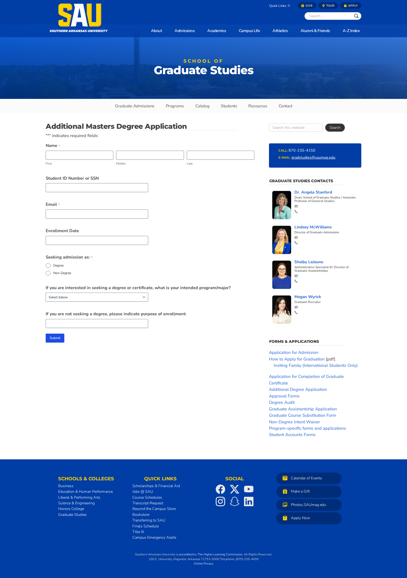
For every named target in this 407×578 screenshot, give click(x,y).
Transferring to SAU (148, 520)
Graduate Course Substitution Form (302, 415)
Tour (330, 5)
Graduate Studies (203, 68)
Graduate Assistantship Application (303, 409)
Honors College (71, 508)
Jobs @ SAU (142, 491)
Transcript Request (147, 503)
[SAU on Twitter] (234, 489)
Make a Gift (300, 491)
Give (309, 5)
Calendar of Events (306, 478)
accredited (186, 554)
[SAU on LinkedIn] (249, 501)
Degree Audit (282, 402)
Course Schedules (147, 497)
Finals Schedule (145, 526)
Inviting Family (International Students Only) (316, 365)
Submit (55, 338)
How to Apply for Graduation (297, 359)
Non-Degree (62, 273)
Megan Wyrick (307, 297)
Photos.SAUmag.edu (308, 504)
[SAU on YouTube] (249, 489)
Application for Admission (293, 352)
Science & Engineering (76, 503)
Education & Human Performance (85, 491)
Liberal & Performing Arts (79, 497)
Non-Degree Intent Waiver (294, 422)
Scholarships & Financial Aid (156, 486)
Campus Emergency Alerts (154, 537)
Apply (352, 5)
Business (65, 486)
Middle (121, 164)
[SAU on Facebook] (220, 489)
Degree (58, 265)
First (49, 164)
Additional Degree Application (298, 389)
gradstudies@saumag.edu (313, 157)
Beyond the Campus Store (154, 508)
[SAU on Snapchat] (234, 501)
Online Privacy (203, 564)
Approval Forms (284, 396)
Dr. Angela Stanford (313, 192)
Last (190, 164)
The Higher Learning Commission (220, 554)
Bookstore (140, 514)
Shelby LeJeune (308, 262)
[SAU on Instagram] (220, 501)
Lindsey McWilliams (313, 227)
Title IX (138, 531)
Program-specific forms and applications (307, 428)
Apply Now (300, 518)
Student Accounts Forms (292, 434)
